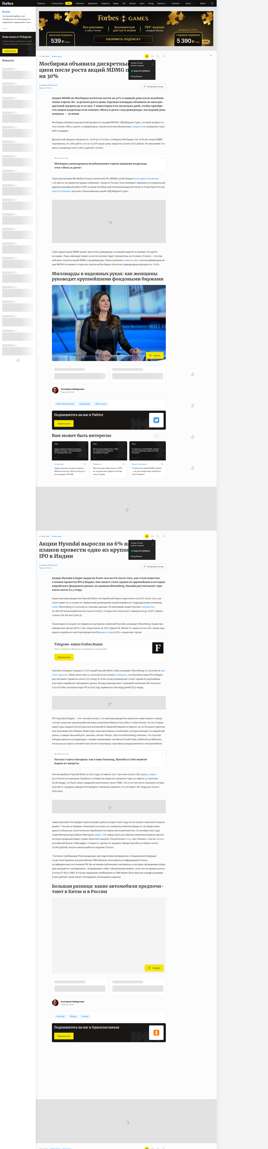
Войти (202, 3)
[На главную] (7, 3)
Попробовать (136, 76)
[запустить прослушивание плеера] (152, 56)
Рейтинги (80, 3)
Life (124, 3)
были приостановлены (146, 178)
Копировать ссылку (155, 86)
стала (128, 786)
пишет (55, 554)
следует (152, 722)
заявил (98, 782)
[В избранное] (85, 412)
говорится (137, 126)
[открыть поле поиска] (212, 3)
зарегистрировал (61, 191)
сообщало (121, 622)
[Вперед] (170, 323)
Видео (116, 3)
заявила (128, 208)
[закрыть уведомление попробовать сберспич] (152, 64)
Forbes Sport (59, 412)
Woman (132, 3)
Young (150, 3)
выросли (105, 580)
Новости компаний (139, 412)
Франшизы (92, 3)
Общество (97, 412)
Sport (142, 3)
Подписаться (64, 371)
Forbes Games (61, 3)
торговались (148, 554)
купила (160, 786)
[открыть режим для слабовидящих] (147, 56)
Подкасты (105, 3)
